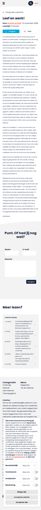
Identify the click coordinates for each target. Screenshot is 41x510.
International (8, 390)
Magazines (25, 385)
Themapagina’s (9, 393)
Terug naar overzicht (14, 12)
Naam (8, 249)
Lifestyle (6, 388)
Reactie (8, 259)
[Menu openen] (4, 3)
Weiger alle (21, 492)
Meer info (26, 465)
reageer (12, 31)
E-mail (26, 249)
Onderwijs (7, 385)
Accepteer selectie (21, 497)
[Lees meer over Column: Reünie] (20, 364)
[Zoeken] (30, 3)
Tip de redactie (27, 388)
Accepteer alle (22, 502)
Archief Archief (14, 23)
